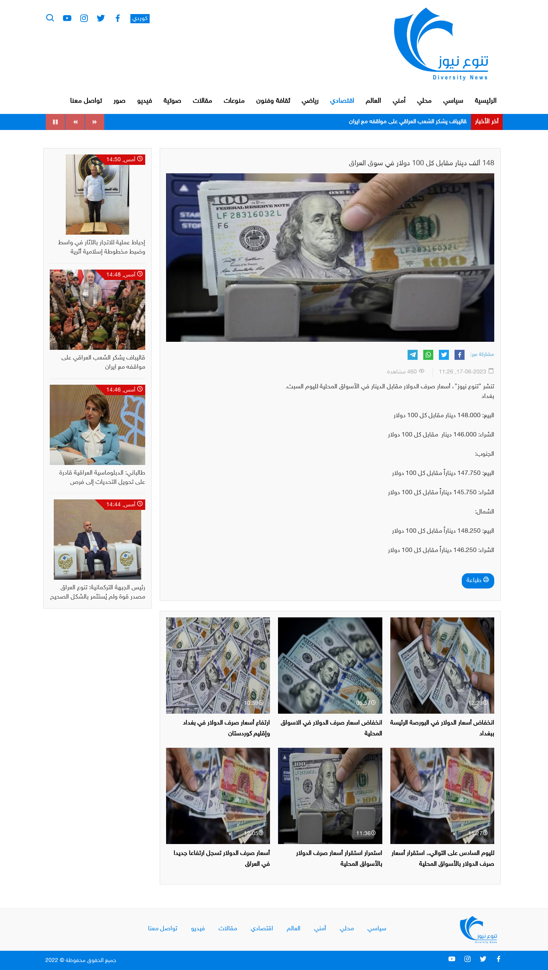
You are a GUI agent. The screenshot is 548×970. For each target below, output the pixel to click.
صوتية (172, 101)
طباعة (475, 580)
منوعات (234, 101)
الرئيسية (486, 101)
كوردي (140, 18)
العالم (373, 101)
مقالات (202, 101)
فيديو (144, 101)
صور (120, 101)
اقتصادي (342, 101)
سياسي (453, 101)
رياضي (310, 101)
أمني (399, 101)
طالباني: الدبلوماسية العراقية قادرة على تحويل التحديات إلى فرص (391, 121)
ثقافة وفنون (273, 101)
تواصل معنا (86, 101)
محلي (424, 101)
